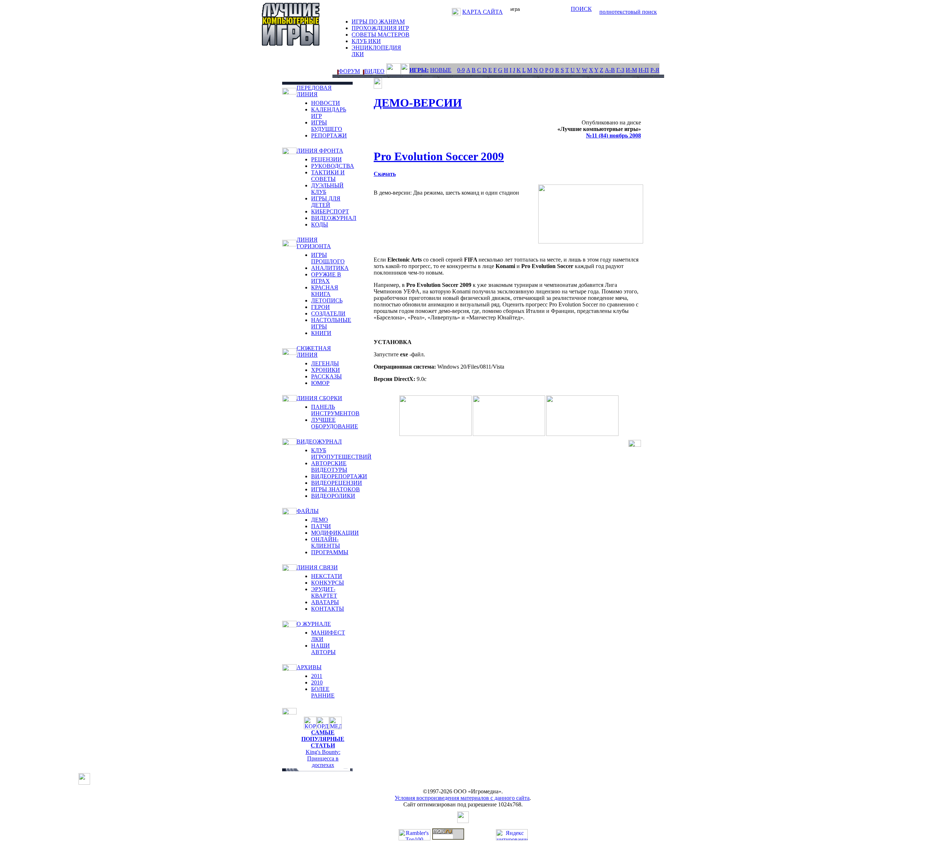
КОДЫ (319, 224)
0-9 (461, 70)
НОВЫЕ (440, 70)
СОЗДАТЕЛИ (328, 313)
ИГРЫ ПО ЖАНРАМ (378, 21)
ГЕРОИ (320, 307)
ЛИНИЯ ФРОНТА (320, 151)
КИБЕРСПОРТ (330, 211)
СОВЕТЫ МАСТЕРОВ (380, 34)
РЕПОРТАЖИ (329, 135)
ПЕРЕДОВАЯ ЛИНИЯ (314, 91)
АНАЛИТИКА (330, 268)
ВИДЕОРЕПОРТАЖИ (339, 476)
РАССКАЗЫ (326, 376)
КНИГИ (321, 333)
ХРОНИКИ (325, 370)
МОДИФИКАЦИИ (335, 533)
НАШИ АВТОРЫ (323, 648)
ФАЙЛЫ (308, 511)
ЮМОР (320, 383)
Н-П (643, 70)
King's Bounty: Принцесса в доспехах (323, 758)
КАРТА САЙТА (482, 12)
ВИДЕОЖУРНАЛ (333, 218)
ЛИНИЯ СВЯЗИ (317, 567)
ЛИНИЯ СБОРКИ (319, 398)
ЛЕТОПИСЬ (327, 300)
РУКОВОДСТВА (332, 166)
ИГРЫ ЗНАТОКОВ (335, 489)
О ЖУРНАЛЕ (314, 624)
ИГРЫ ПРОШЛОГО (328, 258)
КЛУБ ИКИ (366, 41)
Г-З (620, 70)
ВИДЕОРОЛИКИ (333, 496)
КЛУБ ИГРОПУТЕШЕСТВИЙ (341, 453)
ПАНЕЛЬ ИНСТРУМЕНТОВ (335, 410)
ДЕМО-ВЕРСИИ (418, 102)
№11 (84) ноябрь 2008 (613, 135)
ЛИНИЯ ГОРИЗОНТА (314, 243)
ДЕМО (319, 520)
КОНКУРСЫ (327, 583)
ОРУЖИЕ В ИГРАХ (326, 277)
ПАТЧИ (321, 526)
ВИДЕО (374, 71)
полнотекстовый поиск (628, 12)
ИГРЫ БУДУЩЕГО (326, 125)
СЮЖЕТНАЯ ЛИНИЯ (314, 351)
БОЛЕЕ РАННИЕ (323, 692)
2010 (317, 682)
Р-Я (654, 70)
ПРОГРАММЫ (329, 552)
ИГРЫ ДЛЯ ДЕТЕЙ (325, 201)
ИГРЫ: (419, 70)
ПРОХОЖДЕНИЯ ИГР (380, 28)
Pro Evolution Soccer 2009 (439, 156)
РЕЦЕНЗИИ (326, 159)
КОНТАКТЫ (327, 609)
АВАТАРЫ (325, 602)
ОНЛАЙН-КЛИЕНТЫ (325, 542)
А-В (610, 70)
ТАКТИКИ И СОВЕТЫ (328, 175)
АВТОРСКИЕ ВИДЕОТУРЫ (329, 466)
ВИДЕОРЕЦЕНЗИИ (336, 483)
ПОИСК (581, 9)
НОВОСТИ (325, 103)
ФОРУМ (349, 71)
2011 (316, 676)
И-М (631, 70)
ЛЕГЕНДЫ (325, 363)
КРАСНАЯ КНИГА (324, 290)
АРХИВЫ (309, 667)
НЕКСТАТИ (326, 576)
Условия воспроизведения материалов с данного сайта (462, 798)
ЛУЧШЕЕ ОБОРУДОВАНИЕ (334, 423)
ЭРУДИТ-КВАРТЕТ (324, 592)
